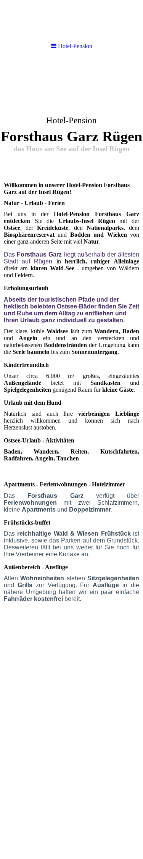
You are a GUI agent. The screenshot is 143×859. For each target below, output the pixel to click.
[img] (71, 117)
